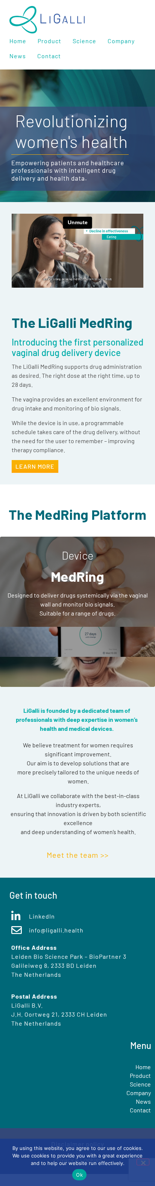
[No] (143, 1162)
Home (17, 40)
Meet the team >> (78, 854)
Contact (49, 55)
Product (49, 40)
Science (84, 40)
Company (121, 40)
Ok (79, 1175)
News (17, 55)
